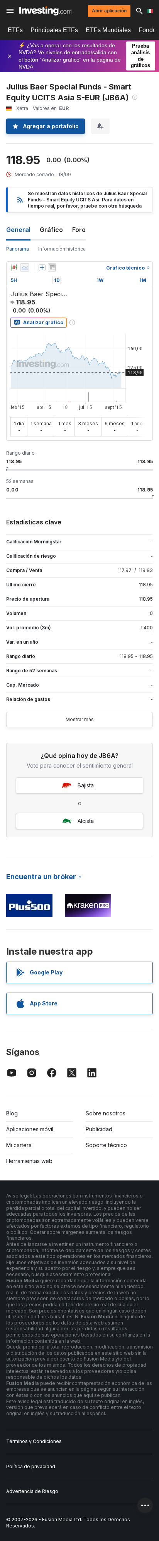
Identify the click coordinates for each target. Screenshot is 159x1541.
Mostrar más (80, 719)
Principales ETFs (54, 30)
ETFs (15, 30)
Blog (12, 1113)
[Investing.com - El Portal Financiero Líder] (45, 10)
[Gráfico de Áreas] (24, 267)
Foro (79, 230)
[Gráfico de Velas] (14, 267)
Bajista (86, 785)
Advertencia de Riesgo (32, 1491)
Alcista (86, 821)
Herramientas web (29, 1161)
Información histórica (62, 249)
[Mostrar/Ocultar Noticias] (52, 267)
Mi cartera (19, 1145)
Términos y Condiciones (34, 1441)
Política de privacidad (30, 1466)
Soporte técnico (106, 1145)
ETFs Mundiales (108, 30)
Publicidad (99, 1129)
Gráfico (51, 230)
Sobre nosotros (105, 1113)
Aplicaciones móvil (29, 1129)
